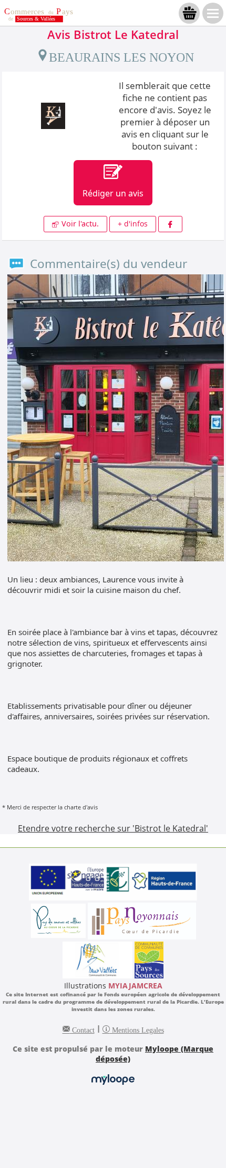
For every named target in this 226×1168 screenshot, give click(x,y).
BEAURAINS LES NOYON (121, 55)
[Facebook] (170, 224)
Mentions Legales (137, 1029)
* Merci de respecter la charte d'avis (50, 807)
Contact (82, 1029)
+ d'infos (133, 224)
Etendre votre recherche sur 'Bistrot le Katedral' (113, 828)
